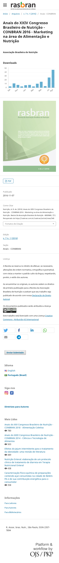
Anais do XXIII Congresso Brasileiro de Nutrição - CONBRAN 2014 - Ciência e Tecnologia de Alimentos (29, 438)
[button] (9, 330)
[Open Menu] (5, 5)
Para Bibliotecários (13, 512)
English (11, 370)
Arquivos (16, 13)
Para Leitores (10, 503)
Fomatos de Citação (14, 223)
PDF (9, 181)
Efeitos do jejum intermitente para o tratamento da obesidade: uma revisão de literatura (29, 450)
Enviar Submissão (15, 352)
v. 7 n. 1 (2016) (29, 13)
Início (5, 13)
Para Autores (10, 507)
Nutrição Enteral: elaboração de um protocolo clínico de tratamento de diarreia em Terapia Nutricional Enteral (28, 462)
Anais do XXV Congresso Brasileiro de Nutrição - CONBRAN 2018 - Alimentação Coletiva (29, 426)
